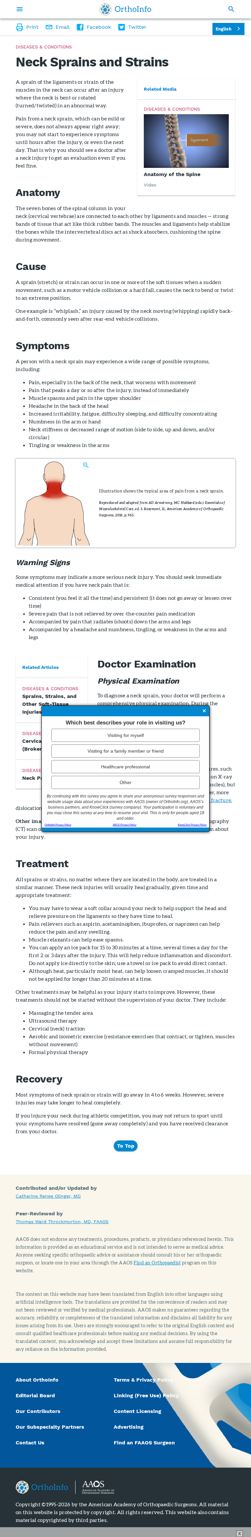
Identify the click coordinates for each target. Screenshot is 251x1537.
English (223, 29)
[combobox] (228, 29)
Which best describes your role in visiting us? (125, 722)
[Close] (204, 711)
